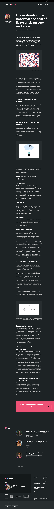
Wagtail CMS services (19, 0)
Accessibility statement (36, 479)
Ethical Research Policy (36, 482)
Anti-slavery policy (37, 483)
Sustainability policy (46, 476)
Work (48, 4)
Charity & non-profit (31, 29)
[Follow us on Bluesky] (34, 491)
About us (25, 0)
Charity (10, 0)
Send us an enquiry (23, 487)
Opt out (15, 506)
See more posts (20, 466)
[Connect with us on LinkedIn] (37, 491)
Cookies (35, 477)
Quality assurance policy (45, 478)
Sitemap (44, 483)
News (33, 0)
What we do (40, 4)
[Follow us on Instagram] (40, 491)
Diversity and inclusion (45, 482)
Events (29, 0)
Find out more (10, 503)
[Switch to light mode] (47, 1)
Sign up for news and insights (39, 488)
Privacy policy (36, 476)
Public (13, 0)
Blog (45, 4)
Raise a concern (45, 479)
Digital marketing (24, 29)
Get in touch (48, 407)
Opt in (8, 506)
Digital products (19, 29)
